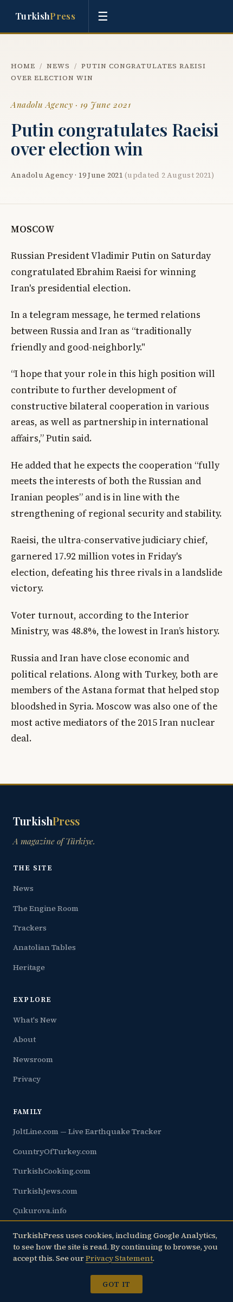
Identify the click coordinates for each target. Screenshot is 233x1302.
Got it (116, 1284)
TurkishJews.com (45, 1191)
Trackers (30, 927)
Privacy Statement (119, 1258)
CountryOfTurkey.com (55, 1151)
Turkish (45, 16)
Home (23, 65)
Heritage (29, 967)
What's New (35, 1019)
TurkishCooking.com (51, 1171)
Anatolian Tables (44, 947)
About (24, 1039)
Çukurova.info (40, 1210)
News (58, 65)
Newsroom (33, 1059)
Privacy (27, 1078)
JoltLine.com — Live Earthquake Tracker (87, 1131)
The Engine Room (46, 908)
